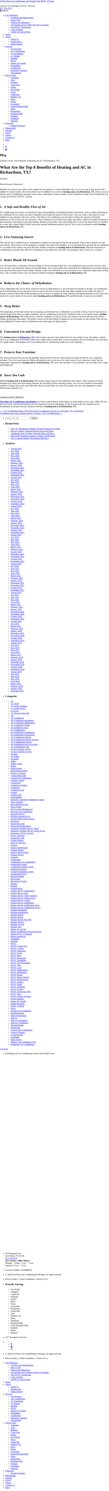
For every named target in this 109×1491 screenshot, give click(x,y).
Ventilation (15, 1037)
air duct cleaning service (21, 749)
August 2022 (16, 564)
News (13, 1008)
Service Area (10, 75)
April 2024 (15, 516)
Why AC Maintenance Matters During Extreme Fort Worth (35, 429)
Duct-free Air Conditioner (21, 811)
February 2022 (17, 578)
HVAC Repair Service (20, 977)
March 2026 (16, 460)
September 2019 (17, 640)
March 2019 (16, 655)
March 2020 (16, 626)
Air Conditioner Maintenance (23, 723)
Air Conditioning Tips (20, 747)
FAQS (8, 133)
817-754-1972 (6, 8)
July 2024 (15, 508)
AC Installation (17, 54)
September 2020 (17, 619)
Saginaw (14, 116)
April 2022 (15, 573)
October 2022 (16, 559)
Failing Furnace (17, 840)
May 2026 (15, 456)
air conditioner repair (19, 728)
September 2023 (17, 532)
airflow (14, 761)
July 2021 (15, 595)
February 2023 (17, 549)
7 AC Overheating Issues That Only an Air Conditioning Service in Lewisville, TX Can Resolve (42, 411)
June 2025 (15, 482)
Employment (16, 42)
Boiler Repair (16, 768)
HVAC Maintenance (19, 970)
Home (8, 34)
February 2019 (17, 657)
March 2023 (16, 547)
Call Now (4, 1049)
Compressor (16, 783)
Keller (13, 102)
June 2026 (15, 453)
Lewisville (15, 104)
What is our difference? (20, 22)
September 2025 (17, 475)
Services (8, 46)
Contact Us (10, 138)
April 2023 (15, 544)
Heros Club (15, 20)
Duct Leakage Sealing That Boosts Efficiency (30, 438)
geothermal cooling (19, 864)
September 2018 (17, 669)
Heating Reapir (17, 915)
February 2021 (17, 607)
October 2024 (16, 501)
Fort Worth (15, 90)
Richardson (15, 111)
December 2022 (17, 554)
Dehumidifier (16, 797)
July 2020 (15, 624)
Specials (8, 130)
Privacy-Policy (11, 1279)
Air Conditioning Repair (21, 737)
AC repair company (19, 706)
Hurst (13, 99)
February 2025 (17, 492)
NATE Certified (17, 1006)
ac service (15, 711)
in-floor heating (17, 999)
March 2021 (16, 604)
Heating (14, 58)
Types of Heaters (18, 1032)
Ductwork (15, 821)
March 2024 (16, 518)
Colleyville (15, 85)
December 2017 (17, 691)
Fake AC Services (18, 843)
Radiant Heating (17, 1013)
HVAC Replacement (19, 979)
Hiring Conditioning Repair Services (26, 931)
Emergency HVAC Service (22, 833)
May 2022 (15, 571)
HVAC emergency (18, 951)
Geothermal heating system (22, 871)
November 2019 (17, 636)
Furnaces (14, 857)
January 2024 (16, 523)
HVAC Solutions (18, 987)
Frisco (13, 92)
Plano (13, 109)
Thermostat (15, 1027)
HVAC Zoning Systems (21, 996)
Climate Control (17, 780)
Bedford (14, 82)
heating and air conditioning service (25, 907)
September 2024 (17, 504)
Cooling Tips (16, 795)
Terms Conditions (27, 1279)
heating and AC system (20, 900)
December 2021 (17, 583)
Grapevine (15, 94)
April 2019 (15, 652)
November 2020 (17, 614)
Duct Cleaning (17, 802)
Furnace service (17, 855)
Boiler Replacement (19, 771)
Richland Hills (17, 114)
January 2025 (16, 494)
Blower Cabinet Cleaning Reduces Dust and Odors (32, 431)
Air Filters (15, 756)
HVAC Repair (17, 975)
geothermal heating (19, 869)
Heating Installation (19, 910)
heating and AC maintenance (23, 891)
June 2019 (15, 648)
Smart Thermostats (18, 1015)
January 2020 (16, 631)
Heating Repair (17, 917)
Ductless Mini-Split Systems (22, 819)
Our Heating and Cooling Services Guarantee (30, 25)
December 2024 (17, 496)
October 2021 (16, 588)
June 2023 (15, 540)
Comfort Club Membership (22, 18)
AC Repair (15, 56)
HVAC (14, 61)
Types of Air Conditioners (21, 1030)
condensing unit (17, 790)
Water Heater (16, 1039)
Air (12, 716)
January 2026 (16, 465)
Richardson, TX (27, 337)
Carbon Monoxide (18, 775)
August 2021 (16, 592)
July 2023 (15, 537)
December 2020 (17, 612)
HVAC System (17, 989)
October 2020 (16, 616)
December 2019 (17, 633)
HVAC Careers (17, 948)
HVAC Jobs (16, 965)
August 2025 (16, 477)
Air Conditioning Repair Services (25, 740)
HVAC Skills (16, 984)
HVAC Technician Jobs (21, 991)
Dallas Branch (17, 44)
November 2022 (17, 556)
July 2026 (15, 451)
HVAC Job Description (20, 963)
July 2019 (15, 645)
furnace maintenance (19, 847)
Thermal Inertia (17, 1025)
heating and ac (17, 888)
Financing (9, 123)
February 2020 (17, 628)
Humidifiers (16, 66)
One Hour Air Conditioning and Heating (18, 402)
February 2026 (17, 463)
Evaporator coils (17, 838)
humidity (14, 941)
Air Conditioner (17, 718)
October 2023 (16, 530)
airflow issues (16, 763)
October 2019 (16, 638)
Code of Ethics (17, 30)
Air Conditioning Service (21, 742)
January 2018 (16, 688)
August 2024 (16, 506)
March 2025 (16, 489)
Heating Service (17, 922)
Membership (10, 128)
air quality (15, 759)
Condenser (15, 787)
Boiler (13, 766)
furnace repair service (20, 852)
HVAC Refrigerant (19, 972)
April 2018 (15, 681)
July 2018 (15, 674)
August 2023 (16, 535)
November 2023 (17, 528)
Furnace (14, 845)
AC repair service (18, 708)
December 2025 (17, 468)
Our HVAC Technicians (21, 27)
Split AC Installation (19, 1020)
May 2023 (15, 542)
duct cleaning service (19, 804)
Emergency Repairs (19, 70)
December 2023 (17, 525)
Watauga (14, 121)
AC (12, 701)
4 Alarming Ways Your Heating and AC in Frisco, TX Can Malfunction (31, 413)
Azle (13, 80)
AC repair (15, 704)
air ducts (14, 754)
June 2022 (15, 568)
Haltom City (16, 97)
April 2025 (15, 487)
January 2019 (16, 660)
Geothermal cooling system (22, 867)
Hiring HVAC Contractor (21, 934)
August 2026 (16, 448)
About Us (15, 39)
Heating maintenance (19, 912)
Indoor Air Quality (18, 63)
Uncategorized (17, 1035)
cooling (14, 792)
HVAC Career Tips (19, 946)
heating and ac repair (19, 893)
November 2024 (17, 499)
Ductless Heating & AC (21, 816)
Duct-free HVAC (18, 814)
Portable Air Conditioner (21, 1011)
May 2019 (15, 650)
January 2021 (16, 609)
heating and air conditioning (22, 903)
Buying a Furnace (18, 773)
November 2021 (17, 585)
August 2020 (16, 621)
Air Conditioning (18, 51)
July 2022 (15, 566)
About (8, 37)
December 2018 (17, 662)
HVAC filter (16, 955)
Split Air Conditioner (19, 1023)
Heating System (17, 924)
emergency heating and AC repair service (28, 831)
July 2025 (15, 480)
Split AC (14, 1018)
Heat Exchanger (17, 876)
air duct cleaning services (21, 751)
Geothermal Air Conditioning (23, 862)
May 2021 (15, 600)
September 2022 (17, 561)
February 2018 (17, 686)
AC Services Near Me (20, 713)
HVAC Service (17, 982)
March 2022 (16, 576)
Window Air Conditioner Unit (23, 1042)
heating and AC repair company (24, 895)
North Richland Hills (19, 106)
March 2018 (16, 684)
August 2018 (16, 672)
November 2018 (17, 664)
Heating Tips (16, 927)
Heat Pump (15, 879)
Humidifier (15, 939)
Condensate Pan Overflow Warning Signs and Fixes (32, 433)
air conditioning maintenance (23, 732)
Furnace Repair (17, 850)
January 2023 (16, 552)
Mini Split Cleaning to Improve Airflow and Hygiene (33, 436)
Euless (13, 87)
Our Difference (11, 15)
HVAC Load (16, 967)
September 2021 (17, 590)
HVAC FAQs (16, 953)
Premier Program (18, 126)
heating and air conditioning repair (25, 905)
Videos (8, 135)
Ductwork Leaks (18, 823)
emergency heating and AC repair (25, 828)
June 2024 (15, 511)
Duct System (16, 807)
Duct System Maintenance (22, 809)
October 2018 (16, 667)
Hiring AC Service (18, 929)
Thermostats (16, 73)
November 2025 (17, 470)
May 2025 (15, 484)
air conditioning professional (22, 735)
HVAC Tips (16, 994)
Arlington (15, 78)
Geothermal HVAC (19, 874)
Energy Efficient (17, 835)
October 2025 (16, 472)
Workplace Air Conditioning (22, 1044)
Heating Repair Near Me (21, 919)
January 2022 (16, 580)
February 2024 (17, 520)
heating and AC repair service (23, 898)
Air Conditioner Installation (22, 720)
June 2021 (15, 597)
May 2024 (15, 513)
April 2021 (15, 602)
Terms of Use (42, 1279)
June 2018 (15, 676)
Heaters (14, 883)
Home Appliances (18, 936)
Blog (7, 140)
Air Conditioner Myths (20, 725)
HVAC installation (18, 960)
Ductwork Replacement (21, 826)
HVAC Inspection (18, 958)
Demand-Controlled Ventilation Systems (27, 799)
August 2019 (16, 643)
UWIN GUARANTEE (20, 32)
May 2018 (15, 679)
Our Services (16, 49)
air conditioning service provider (24, 744)
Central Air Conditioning (21, 778)
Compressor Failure (19, 785)
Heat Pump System (19, 881)
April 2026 (15, 458)
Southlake (15, 118)
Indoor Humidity (18, 1003)
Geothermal (15, 68)
